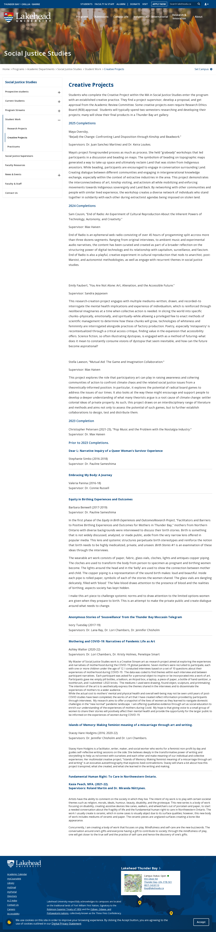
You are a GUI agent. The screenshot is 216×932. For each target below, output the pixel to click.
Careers (11, 909)
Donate (135, 4)
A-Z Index (12, 900)
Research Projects (17, 128)
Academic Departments (41, 69)
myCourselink (14, 878)
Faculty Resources (15, 165)
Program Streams (15, 110)
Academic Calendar (17, 874)
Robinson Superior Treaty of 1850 (64, 909)
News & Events (13, 174)
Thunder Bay (11, 4)
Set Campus (202, 69)
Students (86, 4)
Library (10, 882)
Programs (18, 69)
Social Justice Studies (69, 69)
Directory (12, 896)
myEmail (11, 887)
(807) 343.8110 (151, 885)
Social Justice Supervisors (19, 155)
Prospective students (16, 91)
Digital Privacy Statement (66, 923)
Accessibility (13, 913)
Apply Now (159, 4)
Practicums (13, 146)
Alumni (121, 4)
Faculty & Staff (104, 4)
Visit (145, 4)
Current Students (15, 100)
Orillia (26, 4)
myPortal (12, 891)
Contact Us (11, 192)
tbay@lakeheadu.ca (154, 888)
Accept (201, 922)
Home (6, 69)
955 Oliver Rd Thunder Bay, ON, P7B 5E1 (158, 880)
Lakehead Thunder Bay (139, 868)
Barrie (36, 4)
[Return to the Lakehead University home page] (27, 17)
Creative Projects (17, 137)
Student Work (93, 69)
